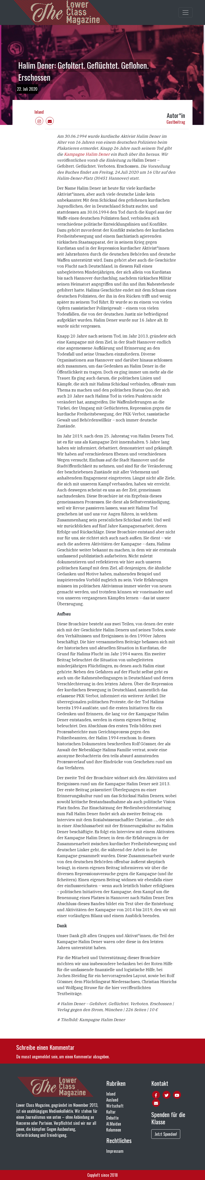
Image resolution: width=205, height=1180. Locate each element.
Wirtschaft (115, 1106)
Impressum (115, 1151)
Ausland (112, 1100)
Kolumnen (113, 1130)
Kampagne (74, 154)
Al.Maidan (113, 1124)
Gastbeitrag (175, 122)
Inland (39, 112)
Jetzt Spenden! (165, 1134)
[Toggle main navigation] (185, 12)
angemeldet (41, 1057)
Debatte (112, 1118)
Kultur (111, 1112)
